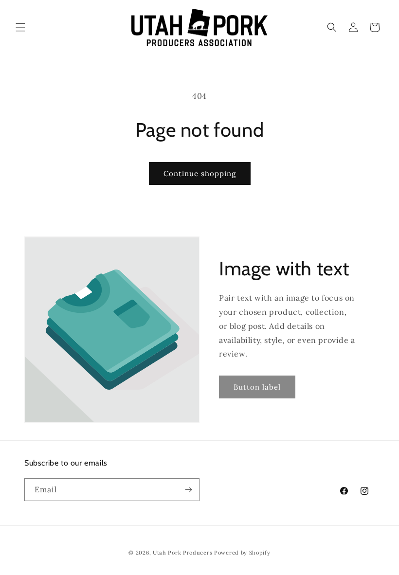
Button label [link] (257, 387)
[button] (20, 27)
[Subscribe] (188, 489)
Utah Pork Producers (182, 552)
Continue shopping (199, 173)
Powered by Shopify (242, 552)
